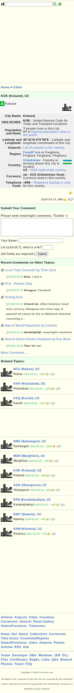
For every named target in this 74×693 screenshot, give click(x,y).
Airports (21, 617)
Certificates (19, 659)
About (23, 634)
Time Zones (10, 638)
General (25, 621)
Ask (26, 647)
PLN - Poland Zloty (18, 283)
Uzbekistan (31, 160)
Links (45, 659)
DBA (33, 655)
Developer (20, 655)
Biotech (66, 659)
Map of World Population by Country (31, 325)
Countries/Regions (34, 638)
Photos (59, 642)
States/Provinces (14, 625)
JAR (57, 655)
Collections (38, 634)
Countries (47, 617)
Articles (7, 647)
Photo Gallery (43, 621)
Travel (19, 663)
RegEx (34, 659)
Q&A (55, 659)
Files (4, 659)
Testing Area (14, 297)
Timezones (37, 625)
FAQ (29, 663)
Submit (42, 253)
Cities (17, 87)
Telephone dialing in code (52, 182)
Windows (45, 655)
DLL (65, 655)
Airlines (7, 617)
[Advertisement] (37, 46)
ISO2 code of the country (48, 169)
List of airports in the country (43, 147)
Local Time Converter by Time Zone (30, 270)
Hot (14, 634)
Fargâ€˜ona (32, 152)
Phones (7, 663)
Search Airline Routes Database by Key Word (37, 339)
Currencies (9, 621)
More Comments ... (14, 352)
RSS (18, 647)
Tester (5, 655)
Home (5, 87)
